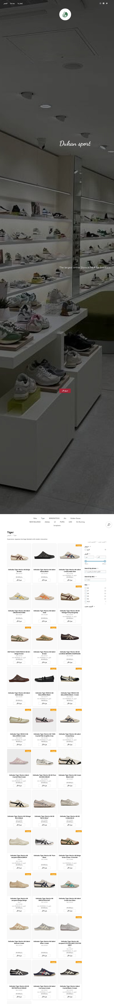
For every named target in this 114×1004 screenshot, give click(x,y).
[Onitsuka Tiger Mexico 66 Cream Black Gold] (70, 761)
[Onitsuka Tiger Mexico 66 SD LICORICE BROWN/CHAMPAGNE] (70, 638)
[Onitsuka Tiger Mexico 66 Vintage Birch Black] (19, 802)
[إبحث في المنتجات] (108, 524)
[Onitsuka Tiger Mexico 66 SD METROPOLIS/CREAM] (19, 972)
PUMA (62, 522)
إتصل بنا (20, 3)
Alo (65, 518)
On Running (80, 522)
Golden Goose (75, 518)
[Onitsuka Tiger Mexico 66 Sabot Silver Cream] (44, 927)
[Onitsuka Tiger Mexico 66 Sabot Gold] (44, 596)
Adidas (47, 522)
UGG (70, 522)
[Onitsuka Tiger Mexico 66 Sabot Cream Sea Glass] (70, 884)
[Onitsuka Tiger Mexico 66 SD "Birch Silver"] (44, 802)
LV (55, 522)
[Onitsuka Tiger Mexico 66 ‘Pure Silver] (44, 841)
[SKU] (86, 579)
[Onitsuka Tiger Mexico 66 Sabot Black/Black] (44, 555)
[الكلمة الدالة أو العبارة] (86, 571)
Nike (35, 518)
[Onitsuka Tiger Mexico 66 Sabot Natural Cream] (19, 927)
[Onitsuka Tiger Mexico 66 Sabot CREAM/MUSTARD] (19, 596)
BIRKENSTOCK (54, 518)
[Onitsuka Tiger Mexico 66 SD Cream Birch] (70, 802)
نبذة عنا (12, 3)
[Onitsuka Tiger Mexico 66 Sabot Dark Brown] (19, 679)
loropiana (57, 525)
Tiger (43, 518)
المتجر (5, 3)
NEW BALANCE (35, 522)
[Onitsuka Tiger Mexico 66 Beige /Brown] (19, 555)
